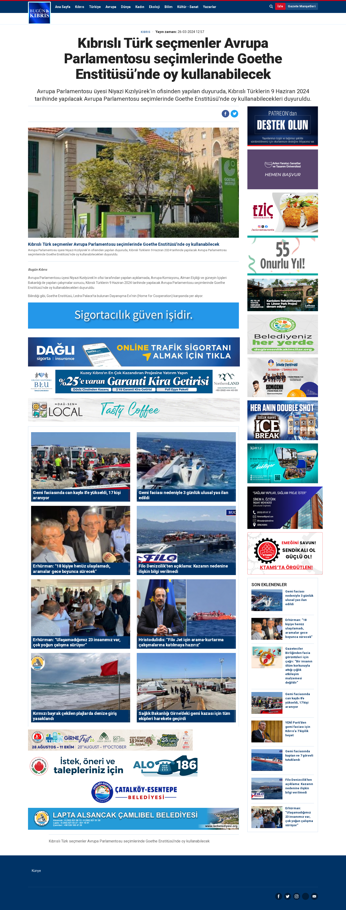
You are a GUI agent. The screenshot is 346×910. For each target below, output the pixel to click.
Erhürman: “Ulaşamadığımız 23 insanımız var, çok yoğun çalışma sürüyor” (299, 816)
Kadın (139, 7)
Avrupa (110, 7)
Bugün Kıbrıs (39, 13)
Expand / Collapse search (271, 6)
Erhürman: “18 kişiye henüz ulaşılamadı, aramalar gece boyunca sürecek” (298, 628)
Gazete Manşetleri (302, 6)
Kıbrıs (79, 7)
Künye (36, 871)
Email (314, 896)
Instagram (296, 896)
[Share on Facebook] (225, 113)
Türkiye (95, 7)
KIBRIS (145, 32)
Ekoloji (154, 7)
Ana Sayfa (62, 7)
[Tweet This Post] (234, 113)
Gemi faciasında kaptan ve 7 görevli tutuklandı (299, 755)
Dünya (126, 7)
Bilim (169, 7)
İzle (280, 6)
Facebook (278, 896)
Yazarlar (209, 7)
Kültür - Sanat (187, 7)
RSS (305, 896)
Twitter (287, 896)
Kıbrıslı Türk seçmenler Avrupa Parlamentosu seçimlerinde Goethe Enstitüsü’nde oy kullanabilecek (123, 244)
